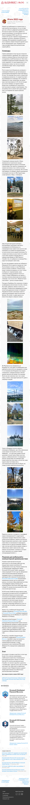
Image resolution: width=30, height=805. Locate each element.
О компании (5, 795)
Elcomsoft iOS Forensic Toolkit (14, 678)
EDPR (3, 678)
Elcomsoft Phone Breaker (20, 611)
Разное (13, 23)
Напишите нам (6, 798)
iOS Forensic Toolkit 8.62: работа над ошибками (12, 766)
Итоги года (22, 679)
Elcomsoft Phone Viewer (9, 613)
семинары (4, 680)
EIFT (6, 678)
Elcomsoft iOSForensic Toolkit (10, 578)
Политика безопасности (8, 797)
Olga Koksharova (19, 21)
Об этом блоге (6, 793)
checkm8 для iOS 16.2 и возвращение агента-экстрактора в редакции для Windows (23, 11)
